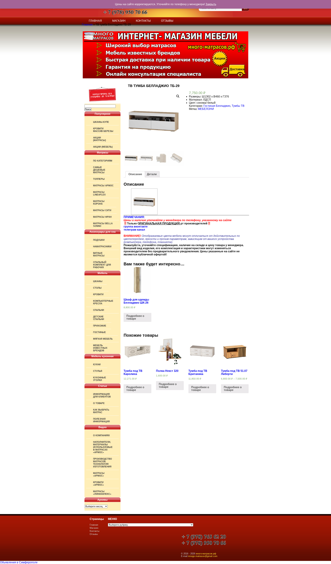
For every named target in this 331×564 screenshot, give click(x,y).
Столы (97, 288)
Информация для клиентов (102, 395)
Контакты (143, 20)
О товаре (99, 403)
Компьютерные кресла (103, 302)
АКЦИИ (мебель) (103, 147)
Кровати (98, 294)
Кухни (97, 364)
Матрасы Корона (98, 202)
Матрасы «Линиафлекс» (102, 492)
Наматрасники (102, 246)
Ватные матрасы (98, 254)
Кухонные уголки (99, 378)
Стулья (97, 371)
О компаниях (101, 435)
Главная (95, 20)
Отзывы (167, 20)
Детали (152, 174)
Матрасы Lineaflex (99, 193)
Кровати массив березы (103, 129)
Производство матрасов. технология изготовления (102, 463)
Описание (135, 174)
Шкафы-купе (101, 122)
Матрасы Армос (103, 185)
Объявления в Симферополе (19, 562)
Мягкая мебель (103, 339)
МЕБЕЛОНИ (206, 108)
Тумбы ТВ (238, 105)
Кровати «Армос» (98, 483)
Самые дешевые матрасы (99, 170)
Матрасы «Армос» (98, 474)
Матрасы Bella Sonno (103, 224)
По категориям (102, 160)
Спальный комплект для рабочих (102, 265)
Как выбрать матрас (101, 411)
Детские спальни (98, 317)
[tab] (135, 174)
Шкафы (97, 281)
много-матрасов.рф (206, 553)
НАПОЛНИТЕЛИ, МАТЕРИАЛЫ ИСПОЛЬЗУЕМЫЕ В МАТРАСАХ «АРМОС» (103, 447)
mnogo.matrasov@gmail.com (202, 556)
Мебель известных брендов (100, 348)
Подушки (98, 240)
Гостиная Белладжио (216, 105)
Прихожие (99, 325)
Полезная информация (101, 420)
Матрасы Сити (102, 210)
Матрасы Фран (102, 217)
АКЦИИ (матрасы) (99, 139)
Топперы (99, 179)
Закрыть (210, 4)
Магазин (119, 20)
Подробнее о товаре (135, 317)
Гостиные (99, 332)
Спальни (98, 310)
